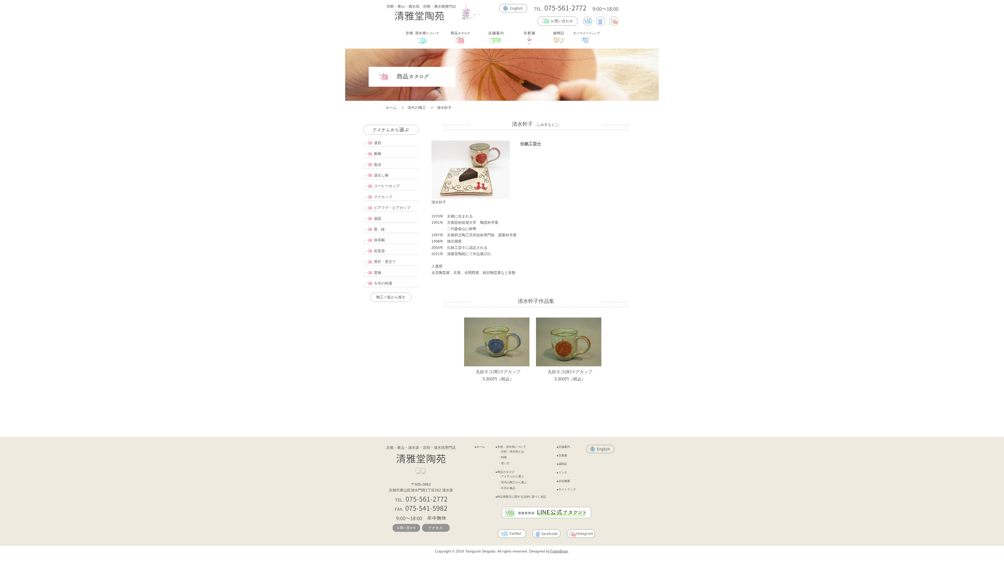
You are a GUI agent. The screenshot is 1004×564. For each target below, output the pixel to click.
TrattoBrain (559, 551)
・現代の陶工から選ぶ (512, 482)
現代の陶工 (417, 107)
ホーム (391, 107)
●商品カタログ (505, 471)
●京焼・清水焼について (510, 446)
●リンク (562, 472)
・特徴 (502, 457)
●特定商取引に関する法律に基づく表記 (520, 496)
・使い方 (504, 463)
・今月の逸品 (506, 488)
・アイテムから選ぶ (511, 476)
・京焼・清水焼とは (511, 451)
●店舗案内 (563, 446)
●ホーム (480, 446)
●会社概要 (563, 481)
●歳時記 (562, 463)
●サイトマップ (566, 489)
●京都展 (562, 455)
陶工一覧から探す (391, 297)
